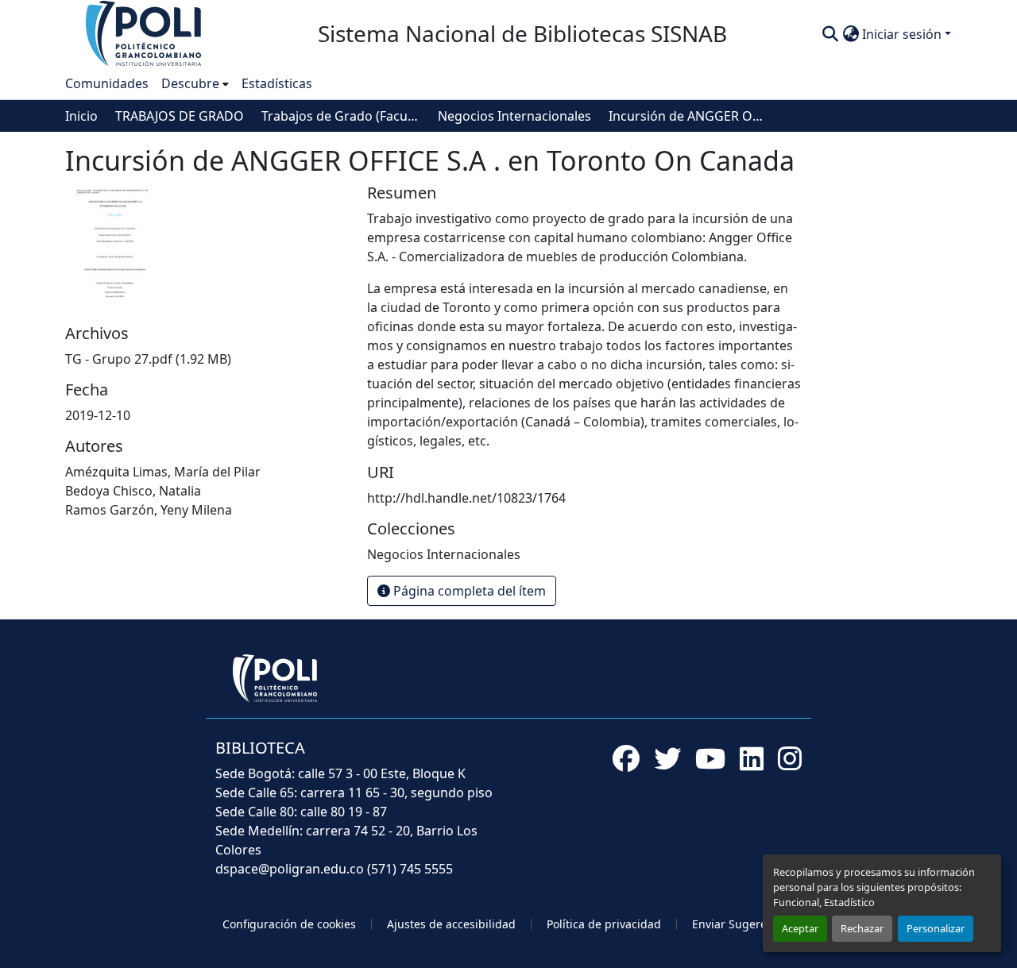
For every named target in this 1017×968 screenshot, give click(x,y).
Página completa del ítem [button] (468, 591)
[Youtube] (710, 758)
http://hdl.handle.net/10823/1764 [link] (466, 498)
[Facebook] (626, 758)
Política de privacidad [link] (604, 923)
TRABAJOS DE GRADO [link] (179, 116)
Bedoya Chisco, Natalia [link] (133, 490)
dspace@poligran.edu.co (289, 868)
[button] (144, 32)
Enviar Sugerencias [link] (743, 923)
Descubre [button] (190, 83)
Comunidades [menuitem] (107, 83)
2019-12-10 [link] (97, 415)
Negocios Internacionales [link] (514, 116)
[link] (206, 358)
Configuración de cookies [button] (289, 923)
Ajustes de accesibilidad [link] (451, 923)
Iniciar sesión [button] (903, 34)
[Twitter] (667, 758)
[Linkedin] (752, 758)
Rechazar (862, 928)
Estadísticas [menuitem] (277, 83)
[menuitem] (195, 83)
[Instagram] (790, 758)
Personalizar (936, 928)
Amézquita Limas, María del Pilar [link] (163, 471)
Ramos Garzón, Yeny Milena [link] (148, 510)
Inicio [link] (81, 116)
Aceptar (800, 928)
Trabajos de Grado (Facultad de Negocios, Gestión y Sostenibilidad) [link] (340, 116)
